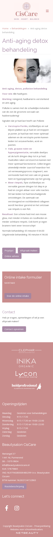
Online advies (12, 256)
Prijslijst (9, 250)
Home (5, 28)
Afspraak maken (28, 250)
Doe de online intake (18, 295)
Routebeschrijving (14, 486)
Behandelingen (19, 28)
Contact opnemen (14, 329)
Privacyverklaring (42, 526)
